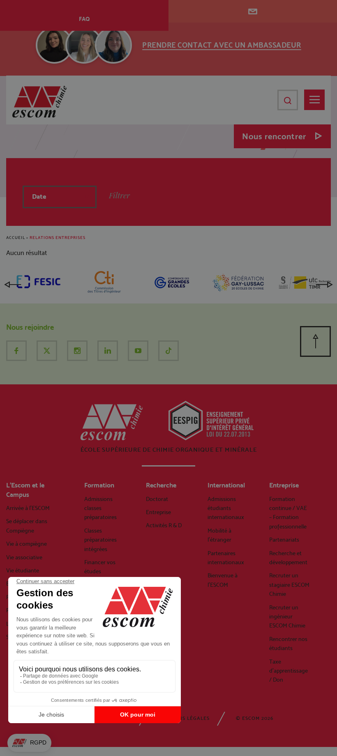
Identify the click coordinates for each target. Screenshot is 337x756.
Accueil (15, 237)
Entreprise (158, 512)
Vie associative (24, 557)
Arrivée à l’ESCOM (28, 508)
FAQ (84, 19)
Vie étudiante (22, 570)
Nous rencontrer (274, 136)
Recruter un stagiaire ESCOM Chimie (289, 584)
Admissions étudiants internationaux (226, 508)
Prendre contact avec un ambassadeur (221, 45)
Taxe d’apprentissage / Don (288, 670)
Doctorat (157, 499)
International (226, 485)
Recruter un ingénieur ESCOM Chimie (287, 616)
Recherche (161, 485)
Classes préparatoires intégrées (100, 539)
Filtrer (119, 195)
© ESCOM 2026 (254, 718)
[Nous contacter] (252, 11)
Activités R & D (164, 525)
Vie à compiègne (26, 543)
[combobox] (60, 197)
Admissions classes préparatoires (100, 508)
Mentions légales (184, 718)
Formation (99, 485)
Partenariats (284, 539)
